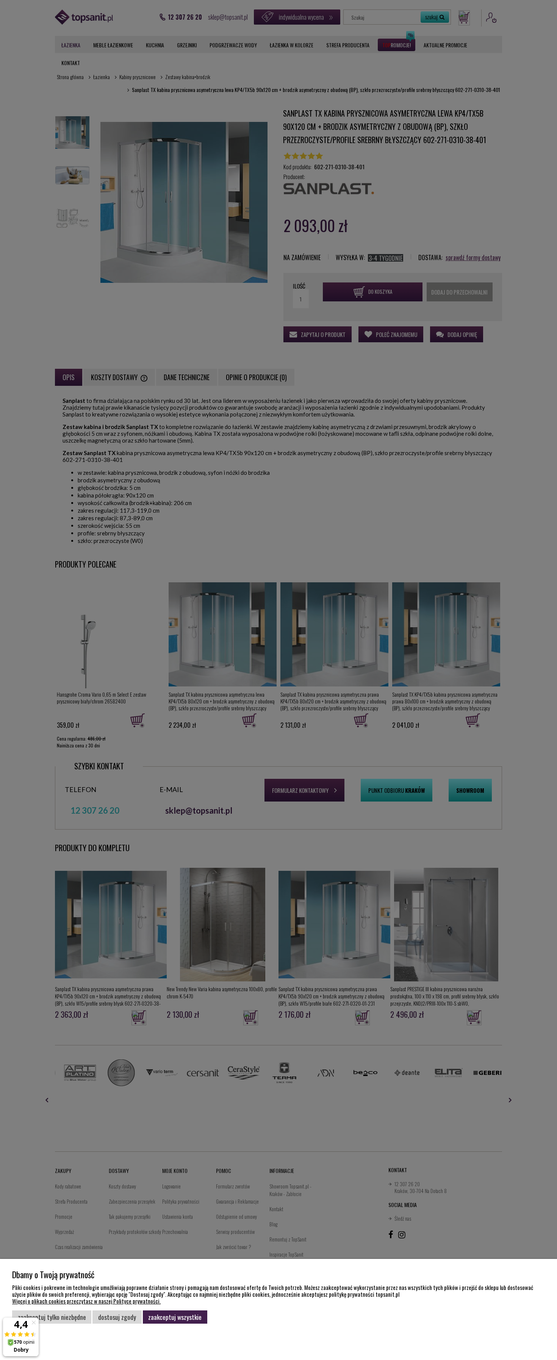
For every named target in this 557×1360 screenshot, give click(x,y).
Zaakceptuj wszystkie (175, 1317)
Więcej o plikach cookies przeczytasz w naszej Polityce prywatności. (86, 1301)
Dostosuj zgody (117, 1317)
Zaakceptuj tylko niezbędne (52, 1317)
